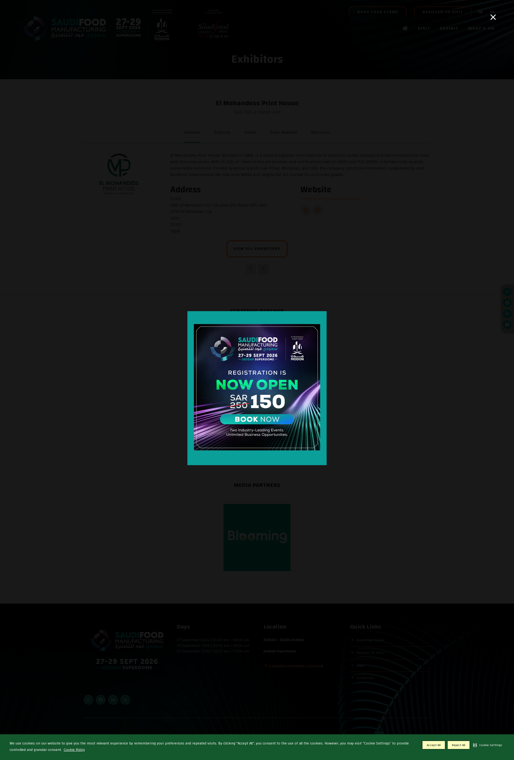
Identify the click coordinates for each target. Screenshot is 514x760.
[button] (487, 745)
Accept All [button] (434, 745)
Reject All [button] (458, 745)
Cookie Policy (74, 749)
